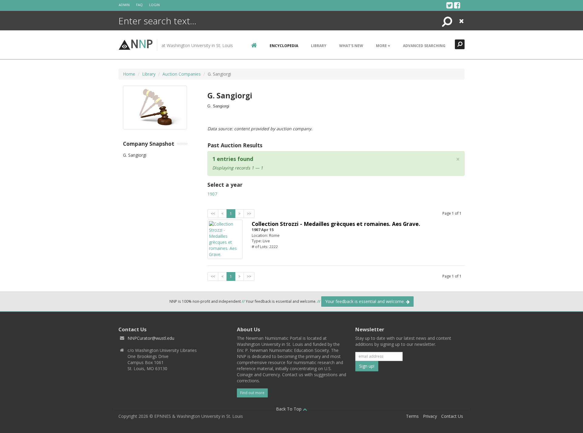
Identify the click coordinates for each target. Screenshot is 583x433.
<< (213, 213)
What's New (351, 45)
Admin (124, 4)
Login (154, 4)
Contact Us (452, 416)
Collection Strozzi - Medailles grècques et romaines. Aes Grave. (336, 223)
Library (318, 45)
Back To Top (289, 409)
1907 (212, 194)
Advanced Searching (424, 45)
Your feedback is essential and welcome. (365, 301)
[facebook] (457, 5)
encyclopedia (284, 45)
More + (383, 45)
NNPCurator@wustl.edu (151, 338)
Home (129, 74)
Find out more (252, 392)
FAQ (139, 4)
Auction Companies (181, 74)
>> (249, 213)
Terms (412, 416)
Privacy (430, 416)
